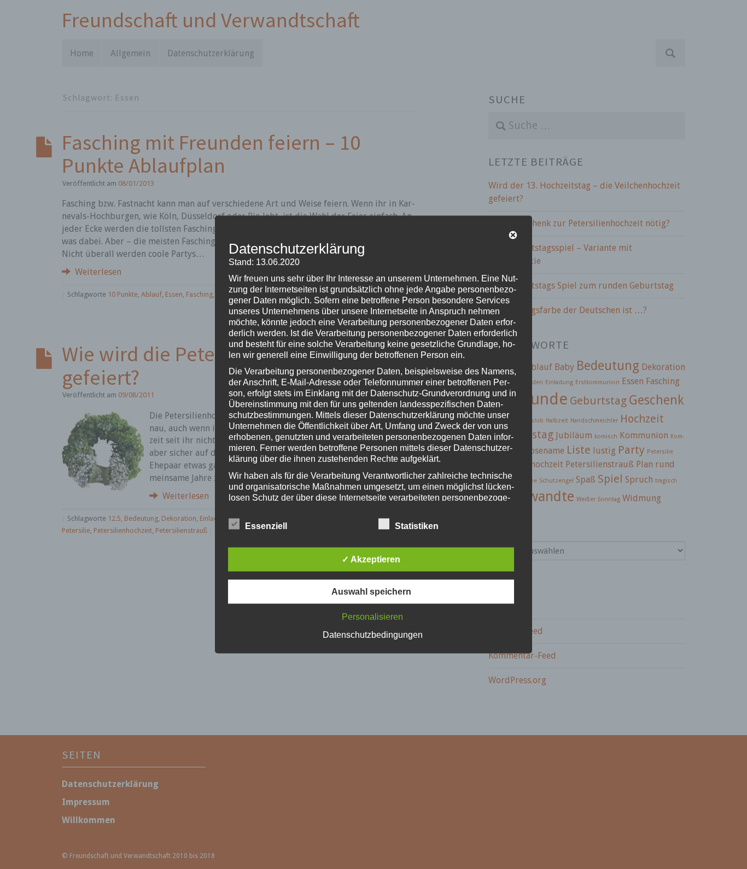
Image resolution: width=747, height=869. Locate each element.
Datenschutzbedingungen (373, 634)
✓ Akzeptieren (371, 559)
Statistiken (417, 526)
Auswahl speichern (371, 591)
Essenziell (266, 526)
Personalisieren (372, 616)
